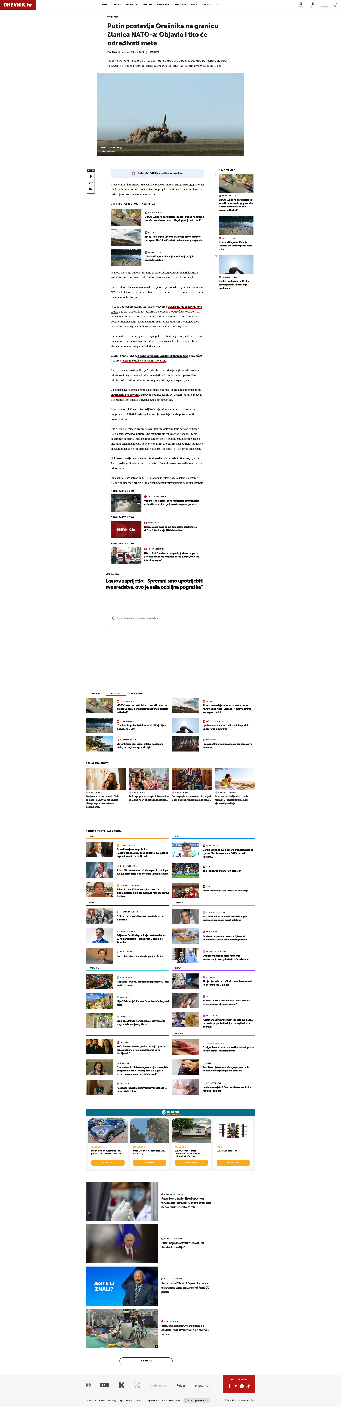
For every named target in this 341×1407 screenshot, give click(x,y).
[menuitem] (335, 4)
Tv (216, 5)
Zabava (206, 5)
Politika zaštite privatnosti (147, 1401)
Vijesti (105, 5)
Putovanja (163, 5)
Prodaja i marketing (107, 1401)
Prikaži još (146, 1361)
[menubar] (335, 4)
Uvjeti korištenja (126, 1401)
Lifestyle (147, 5)
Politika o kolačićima (171, 1401)
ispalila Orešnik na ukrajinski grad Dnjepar (162, 355)
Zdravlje (180, 5)
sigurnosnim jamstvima (125, 394)
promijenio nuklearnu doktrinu (155, 428)
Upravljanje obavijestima (197, 1401)
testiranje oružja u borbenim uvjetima (143, 360)
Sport (117, 5)
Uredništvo (91, 1401)
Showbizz (131, 5)
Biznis (193, 5)
